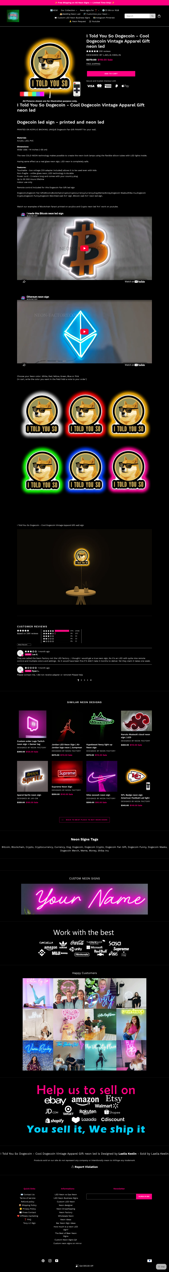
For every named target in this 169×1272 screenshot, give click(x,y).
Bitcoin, (6, 847)
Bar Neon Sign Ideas (65, 1223)
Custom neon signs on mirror (67, 1243)
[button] (92, 51)
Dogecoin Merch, (70, 850)
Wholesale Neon (66, 1216)
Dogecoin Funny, (137, 847)
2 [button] (81, 680)
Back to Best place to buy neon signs (86, 820)
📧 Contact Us (28, 1194)
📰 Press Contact (27, 1212)
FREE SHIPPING (93, 64)
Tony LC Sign (29, 1223)
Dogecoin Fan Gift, (116, 847)
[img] (31, 651)
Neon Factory (65, 1212)
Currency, (59, 847)
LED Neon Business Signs (66, 1198)
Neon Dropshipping (66, 1209)
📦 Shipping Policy (27, 1205)
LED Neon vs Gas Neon (66, 1194)
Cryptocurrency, (44, 847)
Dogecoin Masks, (157, 847)
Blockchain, (18, 847)
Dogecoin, (78, 847)
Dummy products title (21, 2)
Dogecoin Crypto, (94, 847)
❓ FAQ (27, 1219)
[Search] (152, 16)
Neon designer (66, 1205)
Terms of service (27, 1198)
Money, (93, 850)
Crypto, (30, 847)
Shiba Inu (103, 850)
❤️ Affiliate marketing (27, 1216)
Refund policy (27, 1201)
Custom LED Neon (66, 1201)
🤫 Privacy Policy (28, 1209)
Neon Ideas (65, 1219)
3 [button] (84, 680)
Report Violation (86, 1167)
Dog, (68, 847)
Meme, (84, 850)
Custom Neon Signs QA (66, 1240)
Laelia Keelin (112, 55)
